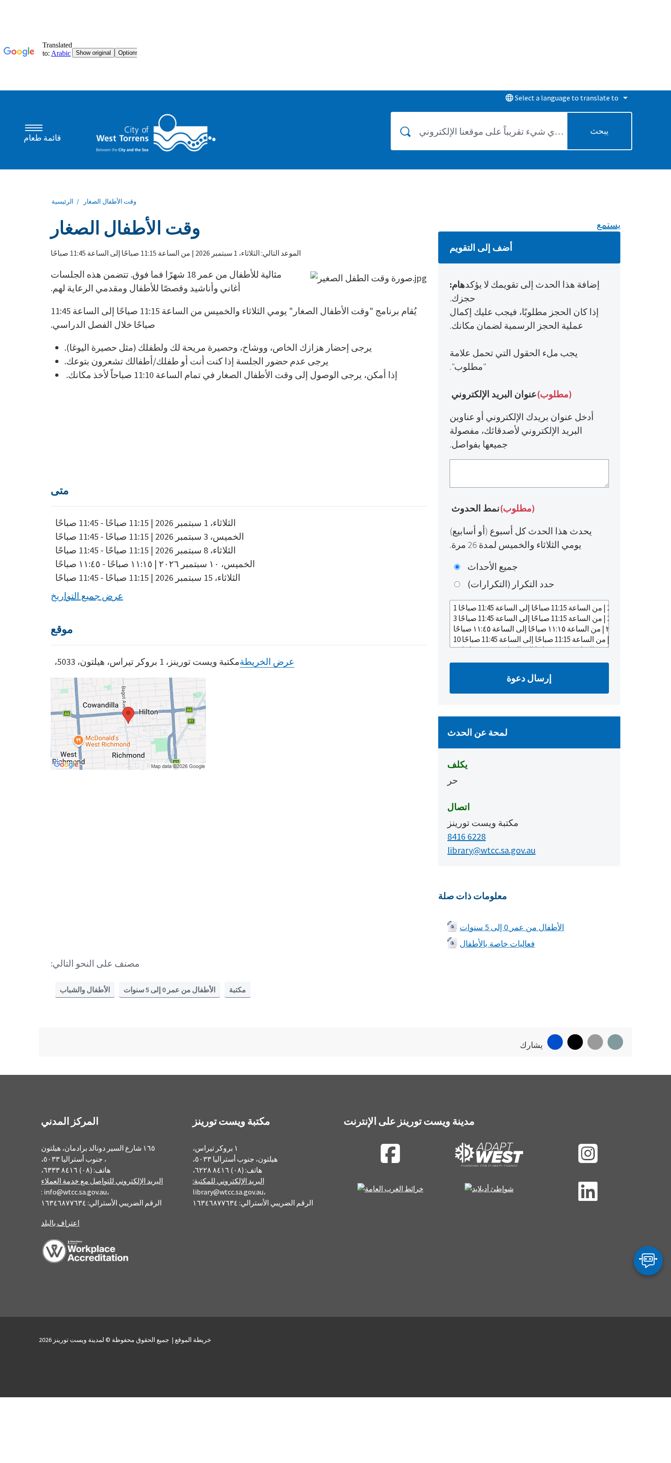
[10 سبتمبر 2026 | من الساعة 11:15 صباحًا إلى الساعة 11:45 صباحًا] (529, 639)
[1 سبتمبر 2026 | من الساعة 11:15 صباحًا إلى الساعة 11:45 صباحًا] (529, 608)
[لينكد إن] (588, 1196)
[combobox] (565, 97)
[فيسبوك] (390, 1158)
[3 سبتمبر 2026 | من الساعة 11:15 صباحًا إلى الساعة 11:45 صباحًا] (529, 618)
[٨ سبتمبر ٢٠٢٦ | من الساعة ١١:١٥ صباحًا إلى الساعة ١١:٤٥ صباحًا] (529, 629)
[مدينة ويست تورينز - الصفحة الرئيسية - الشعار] (155, 132)
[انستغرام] (588, 1158)
